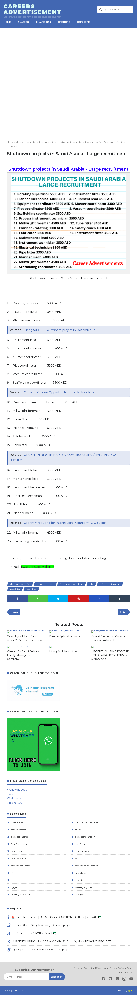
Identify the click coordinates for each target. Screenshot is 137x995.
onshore (14, 880)
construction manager (86, 822)
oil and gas (80, 873)
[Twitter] (110, 979)
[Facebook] (103, 979)
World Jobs (14, 798)
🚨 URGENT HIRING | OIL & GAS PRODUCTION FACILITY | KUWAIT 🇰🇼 (56, 917)
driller (77, 829)
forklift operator (18, 844)
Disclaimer (100, 968)
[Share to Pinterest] (78, 598)
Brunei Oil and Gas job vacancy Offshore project (42, 925)
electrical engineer (19, 836)
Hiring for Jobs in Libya (63, 651)
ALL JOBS (23, 22)
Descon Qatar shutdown (64, 636)
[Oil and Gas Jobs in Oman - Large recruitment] (110, 631)
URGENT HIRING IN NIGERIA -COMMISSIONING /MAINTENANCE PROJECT (62, 941)
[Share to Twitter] (58, 598)
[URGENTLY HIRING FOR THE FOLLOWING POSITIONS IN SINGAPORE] (110, 647)
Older (123, 612)
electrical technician (20, 584)
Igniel (130, 990)
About (77, 968)
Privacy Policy (116, 968)
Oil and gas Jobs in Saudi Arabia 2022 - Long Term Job (25, 638)
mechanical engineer (21, 865)
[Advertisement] (68, 60)
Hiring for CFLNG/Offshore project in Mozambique (59, 330)
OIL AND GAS (43, 22)
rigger (13, 887)
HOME (7, 22)
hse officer (79, 844)
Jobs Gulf (13, 794)
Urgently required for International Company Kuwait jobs (65, 522)
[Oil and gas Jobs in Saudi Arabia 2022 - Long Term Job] (26, 631)
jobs (91, 584)
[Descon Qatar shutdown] (68, 631)
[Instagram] (124, 979)
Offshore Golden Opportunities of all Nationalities (59, 392)
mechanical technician (86, 865)
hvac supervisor (82, 851)
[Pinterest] (117, 979)
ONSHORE (64, 22)
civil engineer (17, 822)
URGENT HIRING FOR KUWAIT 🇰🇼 (34, 933)
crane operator (18, 829)
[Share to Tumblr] (119, 598)
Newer (14, 612)
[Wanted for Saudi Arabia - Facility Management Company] (26, 647)
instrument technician (71, 584)
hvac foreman (17, 851)
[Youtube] (131, 979)
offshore (14, 873)
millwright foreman (110, 584)
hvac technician (18, 858)
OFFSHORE (83, 22)
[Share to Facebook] (17, 598)
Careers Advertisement (32, 9)
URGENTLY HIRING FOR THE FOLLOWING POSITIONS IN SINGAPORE (110, 655)
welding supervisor (20, 894)
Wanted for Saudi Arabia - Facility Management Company (23, 655)
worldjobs (31, 589)
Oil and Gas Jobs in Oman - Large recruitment (108, 638)
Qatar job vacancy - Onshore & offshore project (42, 949)
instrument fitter (45, 584)
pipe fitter (15, 589)
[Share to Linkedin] (99, 598)
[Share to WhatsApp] (38, 598)
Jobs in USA (14, 802)
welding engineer (83, 887)
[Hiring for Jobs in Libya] (68, 647)
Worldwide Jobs (17, 789)
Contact (88, 968)
